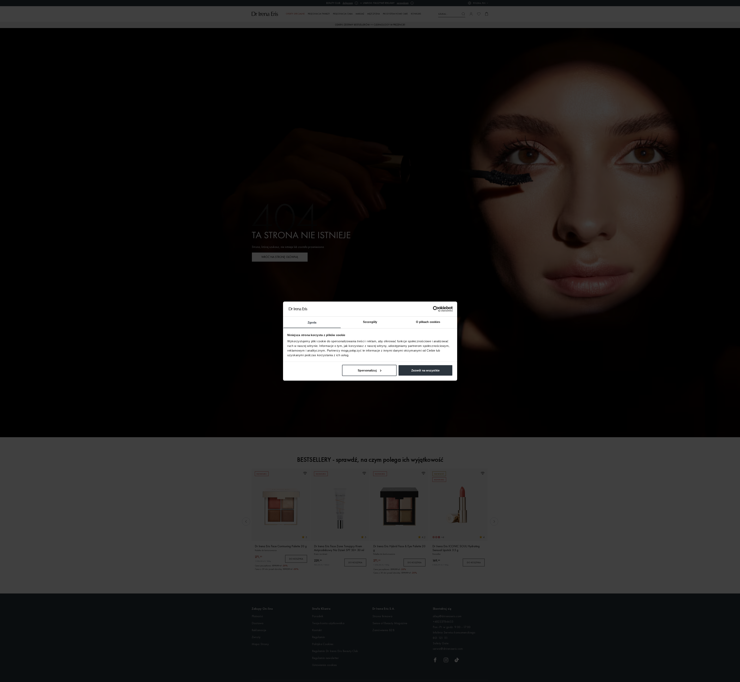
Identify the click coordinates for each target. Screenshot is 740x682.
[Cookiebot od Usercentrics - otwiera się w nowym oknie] (436, 309)
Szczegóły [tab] (370, 321)
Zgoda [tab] (312, 322)
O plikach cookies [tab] (428, 321)
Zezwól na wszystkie (425, 370)
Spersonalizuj (367, 370)
